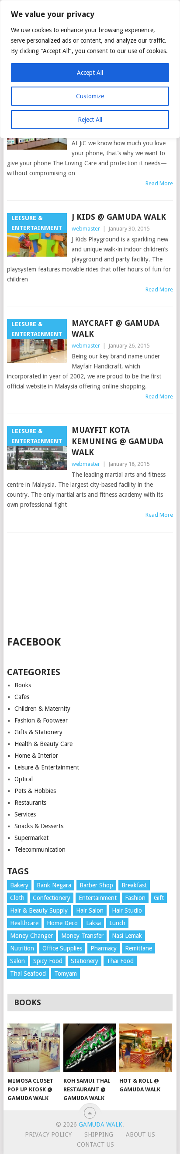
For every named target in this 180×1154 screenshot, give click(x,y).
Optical (23, 779)
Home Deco (62, 923)
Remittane (138, 948)
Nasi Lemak (127, 935)
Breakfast (134, 885)
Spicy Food (47, 960)
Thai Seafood (28, 973)
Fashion (135, 897)
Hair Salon (90, 910)
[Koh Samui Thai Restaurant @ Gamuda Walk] (89, 1048)
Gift (159, 897)
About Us (140, 1134)
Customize (90, 96)
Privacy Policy (48, 1134)
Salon (17, 960)
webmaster (86, 228)
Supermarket (31, 837)
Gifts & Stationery (38, 732)
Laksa (93, 923)
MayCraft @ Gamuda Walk (115, 328)
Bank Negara (54, 885)
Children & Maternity (42, 708)
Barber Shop (96, 885)
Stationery (84, 960)
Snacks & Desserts (38, 826)
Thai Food (120, 960)
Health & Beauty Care (43, 743)
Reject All (90, 119)
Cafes (21, 696)
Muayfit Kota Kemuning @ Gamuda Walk (117, 440)
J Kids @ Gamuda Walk (119, 216)
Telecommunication (40, 849)
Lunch (117, 923)
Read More (159, 183)
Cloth (17, 897)
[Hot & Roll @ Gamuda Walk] (145, 1048)
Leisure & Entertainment (46, 767)
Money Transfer (82, 935)
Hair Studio (127, 910)
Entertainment (98, 897)
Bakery (19, 885)
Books (22, 685)
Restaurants (30, 802)
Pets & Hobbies (35, 790)
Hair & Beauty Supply (39, 910)
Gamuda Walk (100, 1124)
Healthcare (24, 923)
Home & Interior (36, 755)
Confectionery (51, 897)
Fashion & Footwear (41, 720)
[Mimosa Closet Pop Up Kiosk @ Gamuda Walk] (33, 1048)
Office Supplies (62, 948)
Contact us (95, 1144)
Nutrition (22, 948)
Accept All (90, 72)
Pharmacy (103, 948)
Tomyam (65, 973)
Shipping (98, 1134)
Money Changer (31, 935)
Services (25, 814)
